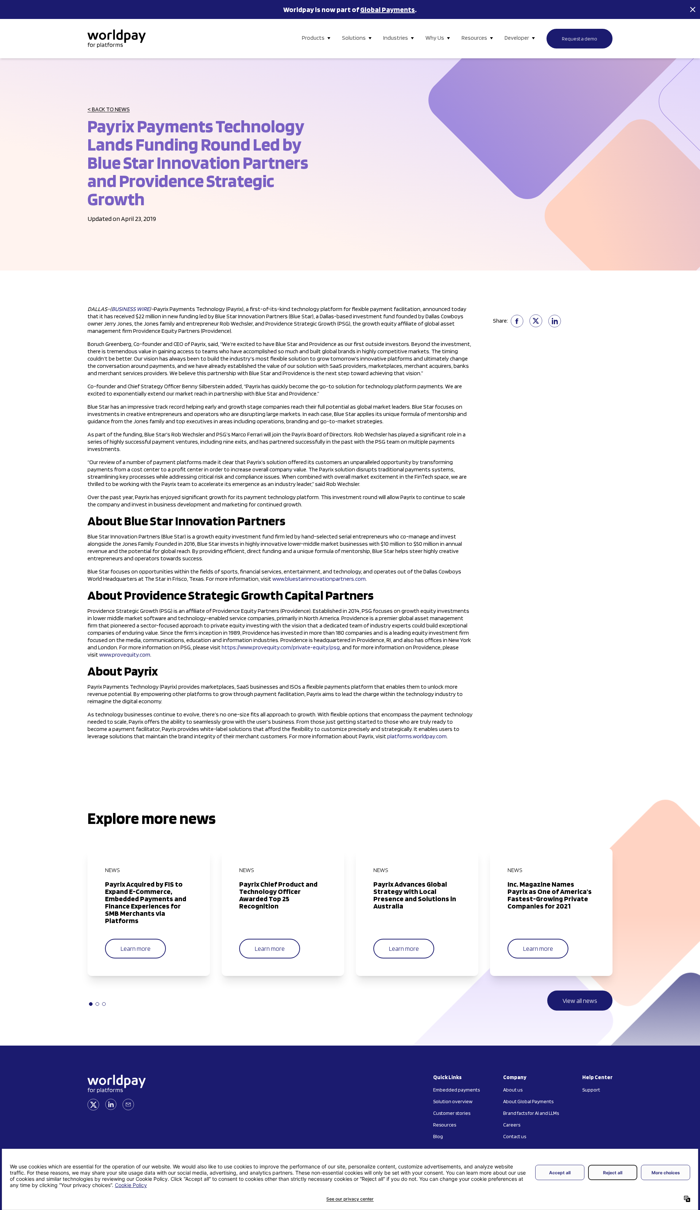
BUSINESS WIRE (130, 309)
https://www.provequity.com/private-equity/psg (281, 647)
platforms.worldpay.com (417, 736)
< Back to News (109, 109)
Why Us (434, 37)
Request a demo (579, 39)
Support (591, 1090)
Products (313, 37)
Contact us (514, 1136)
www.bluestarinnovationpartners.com (319, 578)
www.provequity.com (124, 654)
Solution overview (452, 1101)
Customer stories (451, 1113)
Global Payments (387, 9)
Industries (395, 37)
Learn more (135, 948)
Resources (474, 37)
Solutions (354, 37)
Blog (438, 1136)
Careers (511, 1125)
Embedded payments (456, 1090)
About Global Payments (528, 1101)
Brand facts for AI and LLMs (531, 1113)
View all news (580, 1000)
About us (512, 1090)
